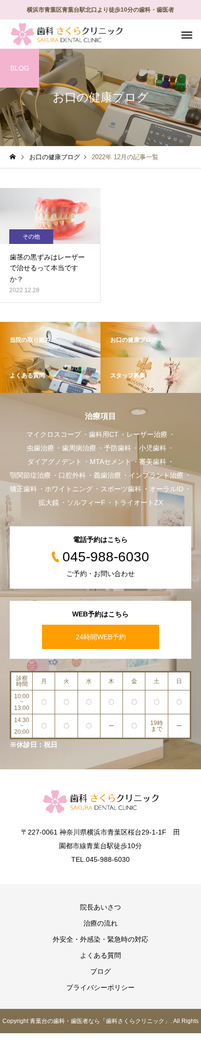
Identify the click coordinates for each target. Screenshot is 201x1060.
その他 (31, 236)
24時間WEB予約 (101, 637)
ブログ (100, 971)
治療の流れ (100, 923)
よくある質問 (100, 955)
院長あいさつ (100, 907)
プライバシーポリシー (100, 987)
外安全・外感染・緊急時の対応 (100, 939)
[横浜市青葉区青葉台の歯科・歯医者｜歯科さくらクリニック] (66, 34)
